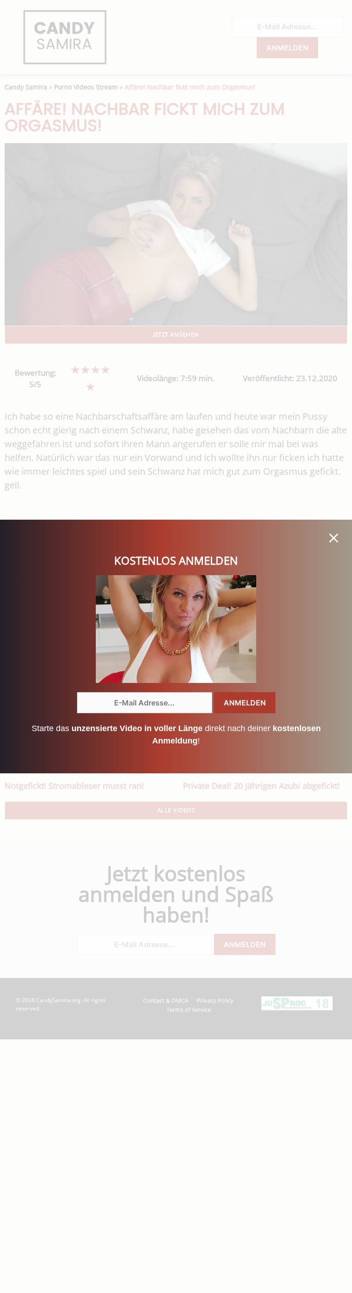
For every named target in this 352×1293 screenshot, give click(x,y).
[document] (176, 646)
